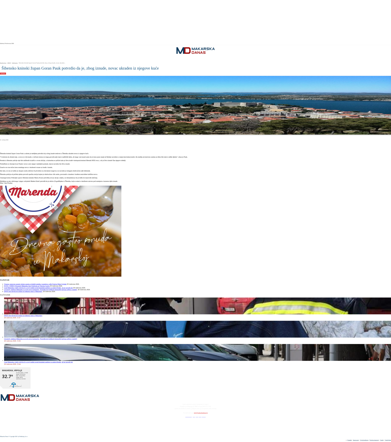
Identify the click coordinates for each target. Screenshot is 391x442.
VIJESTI (9, 63)
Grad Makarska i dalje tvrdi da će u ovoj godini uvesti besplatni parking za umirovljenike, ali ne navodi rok (38, 288)
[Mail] (372, 43)
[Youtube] (375, 43)
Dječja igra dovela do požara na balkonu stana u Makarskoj (23, 291)
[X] (25, 145)
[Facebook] (368, 43)
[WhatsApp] (32, 145)
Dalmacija (15, 63)
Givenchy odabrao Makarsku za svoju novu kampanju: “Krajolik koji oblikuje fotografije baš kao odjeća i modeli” (40, 289)
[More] (54, 145)
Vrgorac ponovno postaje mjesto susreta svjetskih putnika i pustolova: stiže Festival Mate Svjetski (35, 284)
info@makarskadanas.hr (201, 413)
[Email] (40, 145)
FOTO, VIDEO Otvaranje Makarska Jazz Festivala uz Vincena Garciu (27, 286)
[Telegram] (47, 145)
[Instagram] (370, 43)
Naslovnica (3, 63)
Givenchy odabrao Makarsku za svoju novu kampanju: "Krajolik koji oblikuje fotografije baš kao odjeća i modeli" (40, 339)
